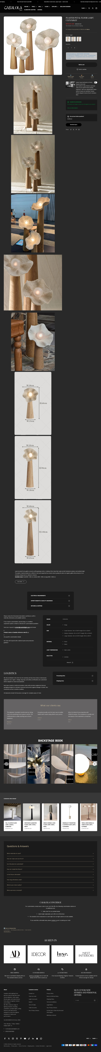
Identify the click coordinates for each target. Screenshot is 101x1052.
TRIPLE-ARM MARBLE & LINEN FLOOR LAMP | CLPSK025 (88, 824)
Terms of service (22, 1046)
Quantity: (68, 44)
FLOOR (46, 6)
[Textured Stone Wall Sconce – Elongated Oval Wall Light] (86, 764)
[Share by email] (79, 129)
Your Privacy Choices (34, 1010)
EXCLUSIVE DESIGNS (65, 6)
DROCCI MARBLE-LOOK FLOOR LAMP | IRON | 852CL (49, 824)
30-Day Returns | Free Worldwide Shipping (90, 1)
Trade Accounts (33, 1008)
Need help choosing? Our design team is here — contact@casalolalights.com (54, 1)
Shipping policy (31, 1046)
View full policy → (7, 931)
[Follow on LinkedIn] (33, 1038)
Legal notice (49, 1046)
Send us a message (34, 976)
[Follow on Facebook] (5, 1038)
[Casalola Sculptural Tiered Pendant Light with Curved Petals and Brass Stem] (62, 764)
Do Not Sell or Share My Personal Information (55, 1011)
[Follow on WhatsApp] (41, 1038)
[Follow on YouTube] (25, 1038)
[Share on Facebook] (71, 129)
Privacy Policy (50, 993)
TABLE (33, 6)
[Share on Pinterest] (76, 129)
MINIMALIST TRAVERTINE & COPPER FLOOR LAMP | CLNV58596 (69, 824)
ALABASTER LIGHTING (30, 10)
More (77, 95)
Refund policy (7, 1046)
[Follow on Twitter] (9, 1038)
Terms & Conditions (51, 1002)
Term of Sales (32, 1005)
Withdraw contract (51, 1015)
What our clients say (50, 705)
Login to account (33, 999)
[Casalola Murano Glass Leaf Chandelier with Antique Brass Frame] (39, 764)
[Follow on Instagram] (13, 1038)
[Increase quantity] (74, 48)
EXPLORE (54, 6)
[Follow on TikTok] (29, 1038)
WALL (39, 6)
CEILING (26, 6)
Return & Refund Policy (52, 996)
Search (30, 1002)
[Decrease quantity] (68, 48)
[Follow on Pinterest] (21, 1038)
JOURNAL (39, 10)
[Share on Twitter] (73, 129)
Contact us (69, 118)
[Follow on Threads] (17, 1038)
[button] (81, 69)
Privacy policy (14, 1046)
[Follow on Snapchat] (37, 1038)
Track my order (32, 996)
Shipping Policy (50, 999)
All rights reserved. (16, 1044)
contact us (54, 920)
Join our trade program (72, 108)
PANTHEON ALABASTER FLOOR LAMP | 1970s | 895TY (30, 824)
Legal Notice (50, 1005)
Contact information (40, 1046)
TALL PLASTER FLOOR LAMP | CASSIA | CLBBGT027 (11, 824)
